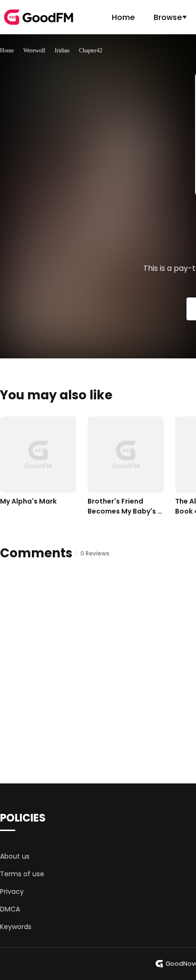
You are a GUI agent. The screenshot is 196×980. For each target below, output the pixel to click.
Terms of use (22, 874)
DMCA (10, 909)
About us (14, 856)
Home (123, 17)
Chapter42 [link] (90, 50)
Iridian (62, 50)
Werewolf (34, 50)
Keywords (15, 926)
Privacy (12, 891)
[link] (7, 50)
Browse (168, 17)
